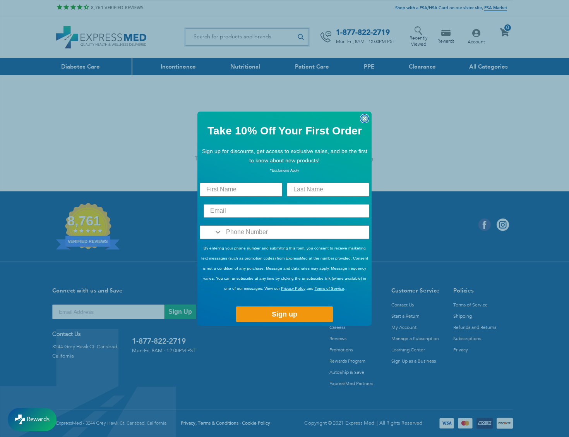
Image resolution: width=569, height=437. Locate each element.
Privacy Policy (293, 288)
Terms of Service (329, 288)
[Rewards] (32, 419)
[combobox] (211, 232)
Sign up (284, 314)
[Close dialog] (364, 118)
